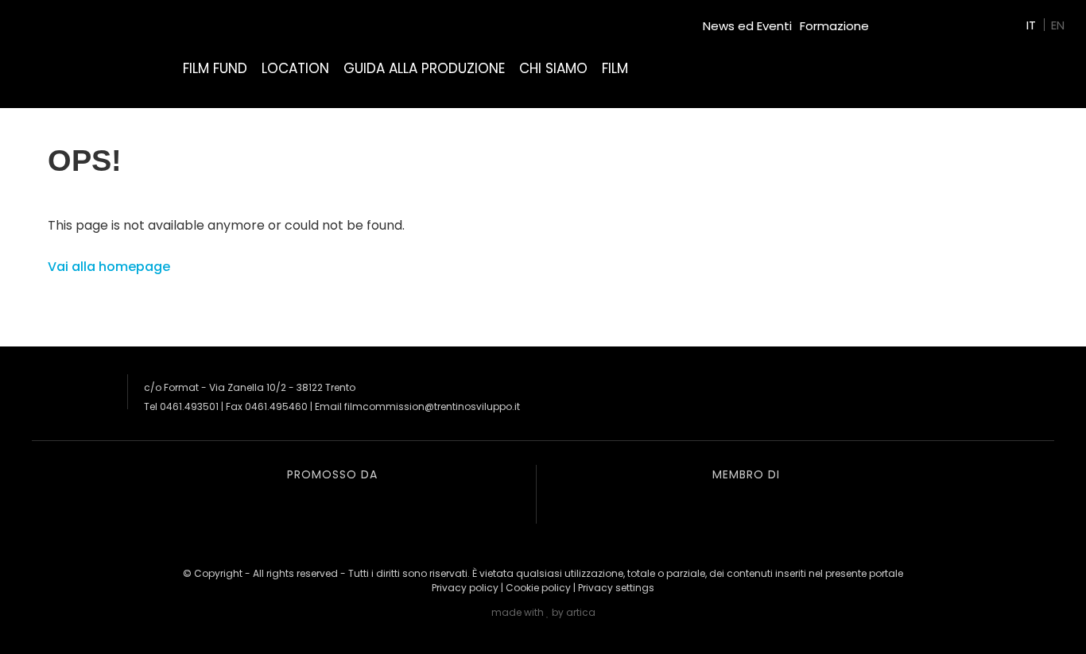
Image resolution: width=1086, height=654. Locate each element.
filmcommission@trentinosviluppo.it (432, 406)
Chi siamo (553, 68)
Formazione (834, 25)
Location (295, 68)
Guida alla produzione (424, 68)
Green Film (908, 19)
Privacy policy (465, 587)
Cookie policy (538, 587)
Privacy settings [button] (616, 587)
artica (580, 612)
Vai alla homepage (109, 266)
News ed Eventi (747, 25)
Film (615, 68)
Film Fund (215, 68)
